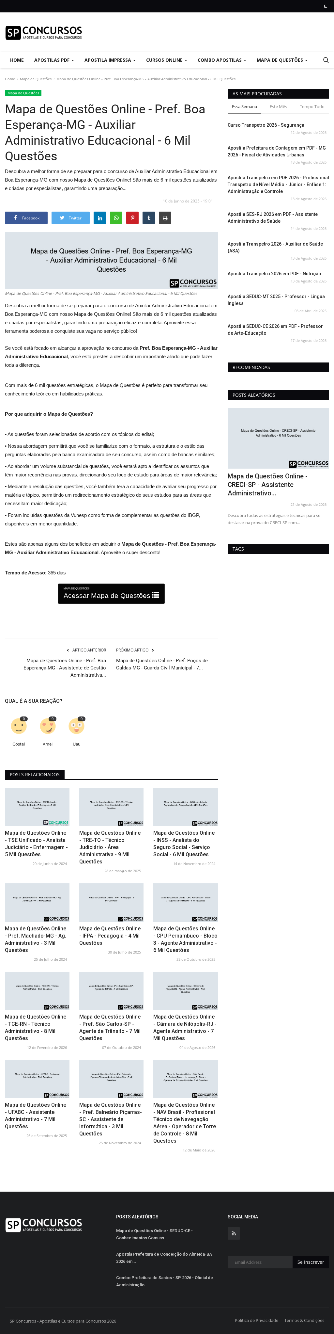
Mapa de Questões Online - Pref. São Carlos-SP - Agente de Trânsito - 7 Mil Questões (110, 1027)
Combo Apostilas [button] (220, 60)
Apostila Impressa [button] (108, 60)
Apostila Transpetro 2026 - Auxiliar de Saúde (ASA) (275, 247)
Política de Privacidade (256, 1320)
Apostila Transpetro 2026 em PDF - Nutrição (274, 273)
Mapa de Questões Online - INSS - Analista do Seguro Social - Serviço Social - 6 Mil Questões (184, 844)
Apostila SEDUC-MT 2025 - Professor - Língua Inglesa (276, 300)
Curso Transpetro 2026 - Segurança (266, 125)
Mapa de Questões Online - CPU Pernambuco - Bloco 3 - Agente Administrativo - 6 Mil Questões (185, 939)
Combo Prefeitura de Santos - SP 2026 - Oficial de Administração (164, 1281)
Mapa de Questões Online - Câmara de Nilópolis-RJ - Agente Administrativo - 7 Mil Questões (185, 1027)
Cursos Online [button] (165, 60)
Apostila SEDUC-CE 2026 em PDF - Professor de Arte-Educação (275, 330)
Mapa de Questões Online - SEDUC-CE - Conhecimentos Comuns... (154, 1234)
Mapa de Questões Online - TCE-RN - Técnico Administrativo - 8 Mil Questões (35, 1027)
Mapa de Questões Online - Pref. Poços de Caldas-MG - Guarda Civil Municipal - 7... (162, 664)
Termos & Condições (304, 1320)
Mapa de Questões (36, 78)
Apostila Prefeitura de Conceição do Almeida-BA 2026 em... (164, 1258)
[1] (325, 6)
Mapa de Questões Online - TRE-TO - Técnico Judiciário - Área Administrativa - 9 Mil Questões (110, 847)
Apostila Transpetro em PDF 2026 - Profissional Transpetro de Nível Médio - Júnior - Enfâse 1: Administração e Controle (278, 184)
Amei (48, 744)
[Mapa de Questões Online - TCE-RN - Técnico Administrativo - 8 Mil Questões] (37, 991)
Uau (77, 744)
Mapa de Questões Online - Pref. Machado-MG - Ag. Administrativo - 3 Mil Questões (35, 939)
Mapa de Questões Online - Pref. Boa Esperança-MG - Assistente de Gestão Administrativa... (64, 668)
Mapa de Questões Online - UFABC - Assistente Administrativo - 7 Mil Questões (35, 1116)
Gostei (18, 744)
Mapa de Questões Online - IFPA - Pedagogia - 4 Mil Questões (110, 935)
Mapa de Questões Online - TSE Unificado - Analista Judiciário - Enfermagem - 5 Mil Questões (36, 844)
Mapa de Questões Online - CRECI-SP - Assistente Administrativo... (268, 484)
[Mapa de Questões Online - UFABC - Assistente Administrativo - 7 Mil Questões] (37, 1079)
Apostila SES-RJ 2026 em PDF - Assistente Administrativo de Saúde (273, 218)
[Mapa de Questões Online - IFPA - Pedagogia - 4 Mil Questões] (111, 902)
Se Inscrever (310, 1262)
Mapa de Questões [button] (280, 60)
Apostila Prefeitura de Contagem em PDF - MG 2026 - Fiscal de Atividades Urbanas (277, 151)
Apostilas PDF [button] (52, 60)
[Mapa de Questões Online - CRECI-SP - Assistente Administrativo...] (278, 438)
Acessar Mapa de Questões (108, 593)
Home (17, 60)
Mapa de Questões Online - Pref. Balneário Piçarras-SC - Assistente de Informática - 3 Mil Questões (110, 1119)
